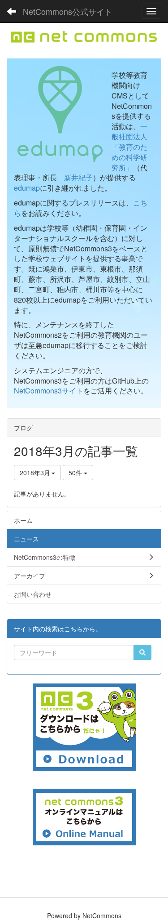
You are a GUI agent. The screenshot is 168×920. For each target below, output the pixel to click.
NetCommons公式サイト (67, 11)
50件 (76, 472)
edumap (27, 188)
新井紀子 (78, 177)
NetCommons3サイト (48, 390)
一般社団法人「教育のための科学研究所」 (129, 146)
